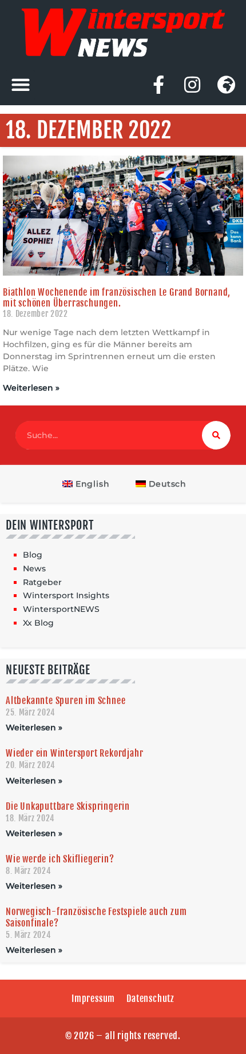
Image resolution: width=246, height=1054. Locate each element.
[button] (20, 85)
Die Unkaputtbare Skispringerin (68, 806)
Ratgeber (42, 582)
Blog (32, 555)
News (34, 568)
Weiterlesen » (31, 388)
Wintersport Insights (66, 595)
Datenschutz (150, 998)
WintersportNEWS (61, 609)
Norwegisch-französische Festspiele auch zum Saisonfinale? (96, 917)
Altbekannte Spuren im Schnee (65, 700)
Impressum (93, 998)
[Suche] (216, 435)
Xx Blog (38, 623)
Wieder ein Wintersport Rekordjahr (74, 753)
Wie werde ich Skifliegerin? (60, 859)
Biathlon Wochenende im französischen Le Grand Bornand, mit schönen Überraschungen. (117, 298)
